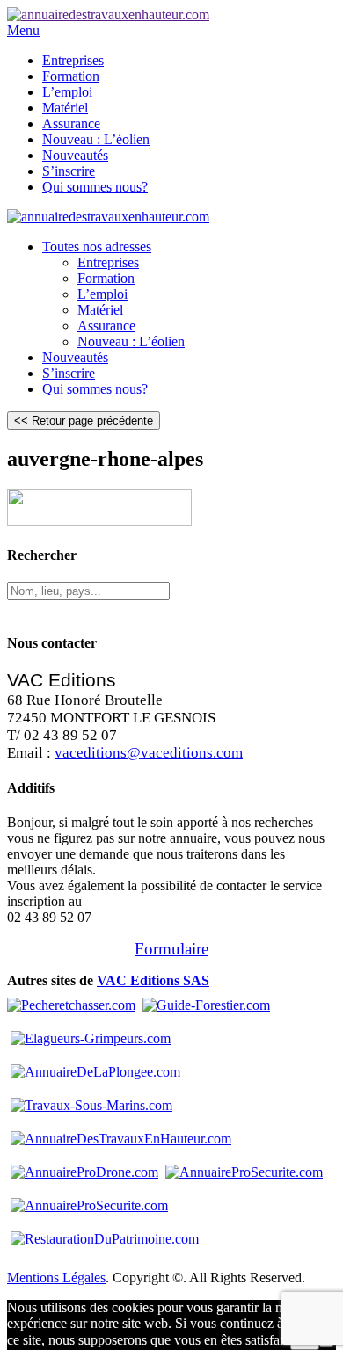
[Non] (326, 1344)
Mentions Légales (56, 1277)
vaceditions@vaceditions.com (149, 752)
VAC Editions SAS (153, 980)
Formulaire (171, 949)
